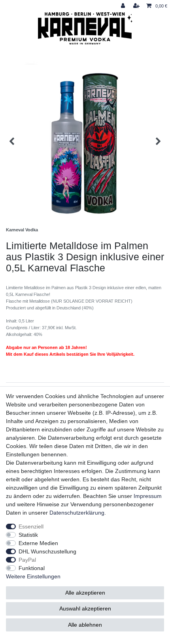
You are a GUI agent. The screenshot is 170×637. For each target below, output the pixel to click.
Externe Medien (38, 543)
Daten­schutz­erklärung (76, 512)
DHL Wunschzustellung (47, 551)
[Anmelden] (123, 6)
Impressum (148, 496)
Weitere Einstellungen (33, 576)
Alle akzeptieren (85, 592)
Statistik (28, 535)
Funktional (32, 568)
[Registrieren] (137, 6)
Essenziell (31, 526)
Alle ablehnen (85, 625)
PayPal (27, 560)
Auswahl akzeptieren (85, 608)
